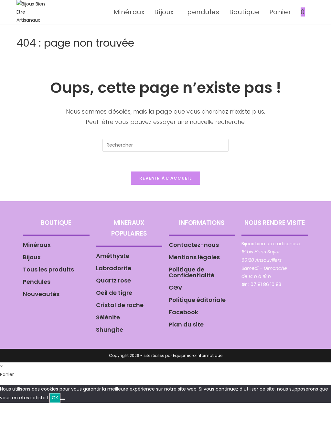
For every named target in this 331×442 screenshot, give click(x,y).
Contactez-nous (194, 245)
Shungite (109, 330)
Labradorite (113, 268)
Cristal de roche (120, 305)
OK (55, 397)
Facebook (183, 312)
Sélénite (108, 317)
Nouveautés (41, 294)
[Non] (62, 399)
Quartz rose (113, 280)
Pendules (36, 282)
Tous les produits (48, 269)
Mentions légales (194, 257)
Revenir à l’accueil (165, 178)
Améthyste (112, 256)
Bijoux (32, 257)
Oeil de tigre (114, 293)
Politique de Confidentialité (191, 272)
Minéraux (37, 245)
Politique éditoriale (197, 300)
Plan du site (186, 324)
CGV (175, 287)
